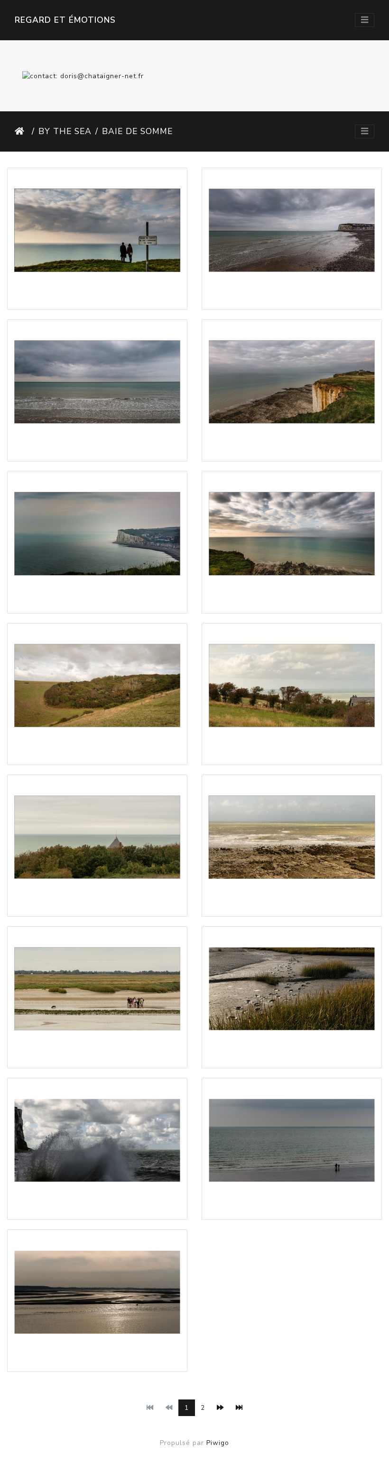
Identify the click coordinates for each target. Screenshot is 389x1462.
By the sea (65, 131)
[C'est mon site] (83, 75)
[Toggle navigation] (364, 20)
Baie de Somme (137, 131)
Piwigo (217, 1442)
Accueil (21, 131)
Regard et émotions (65, 20)
